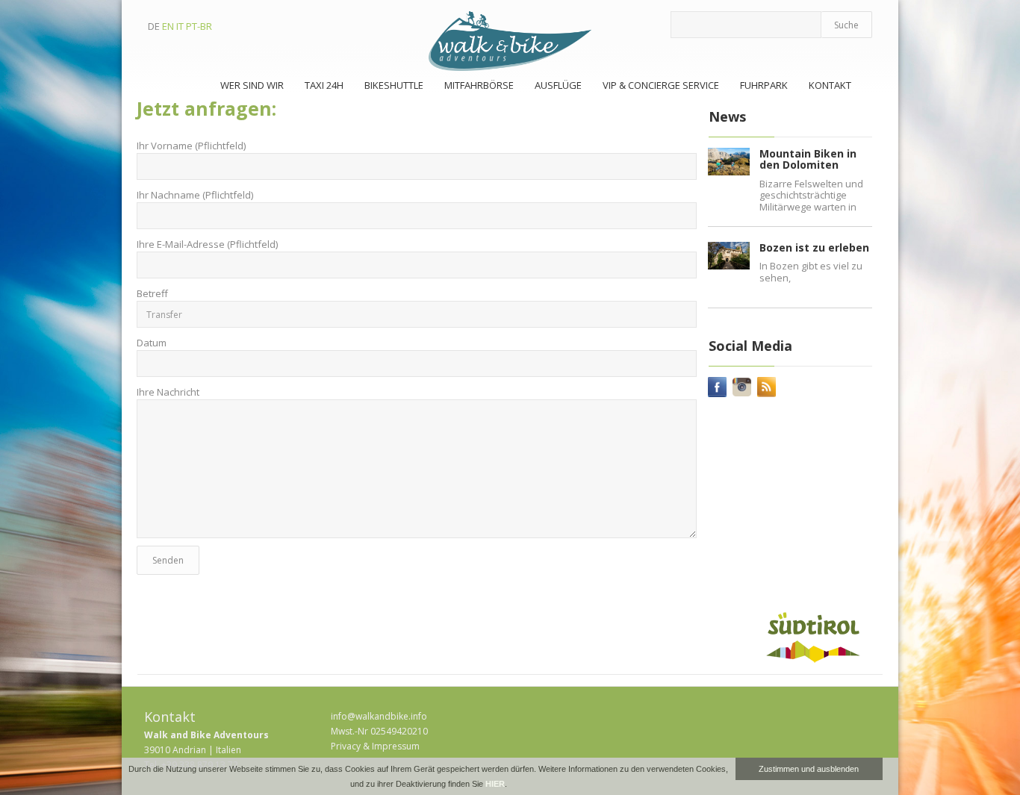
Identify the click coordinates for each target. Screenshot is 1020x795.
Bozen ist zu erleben (814, 247)
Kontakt (830, 85)
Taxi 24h (324, 85)
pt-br (199, 26)
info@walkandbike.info (379, 716)
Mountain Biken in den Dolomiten (807, 159)
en (168, 26)
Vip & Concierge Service (661, 85)
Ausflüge (558, 85)
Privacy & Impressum (375, 746)
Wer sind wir (252, 85)
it (180, 26)
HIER (495, 783)
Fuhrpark (764, 85)
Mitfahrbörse (479, 85)
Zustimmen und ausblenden (809, 768)
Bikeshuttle (393, 85)
